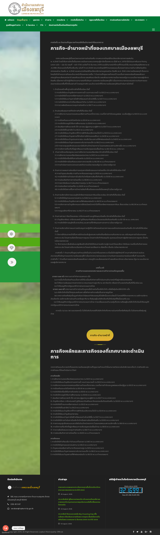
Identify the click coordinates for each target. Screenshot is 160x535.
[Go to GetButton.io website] (5, 532)
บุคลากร (36, 19)
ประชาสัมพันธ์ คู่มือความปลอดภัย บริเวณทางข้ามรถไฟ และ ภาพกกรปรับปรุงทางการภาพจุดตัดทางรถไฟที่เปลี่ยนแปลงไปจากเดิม (79, 502)
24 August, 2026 (66, 509)
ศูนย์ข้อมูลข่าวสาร (13, 25)
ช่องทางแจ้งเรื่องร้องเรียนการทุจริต (63, 25)
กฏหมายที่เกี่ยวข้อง (96, 19)
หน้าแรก (11, 19)
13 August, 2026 (66, 524)
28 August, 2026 (66, 494)
